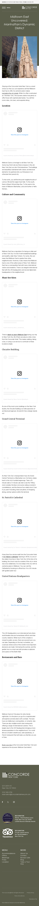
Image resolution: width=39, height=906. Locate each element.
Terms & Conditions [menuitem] (19, 895)
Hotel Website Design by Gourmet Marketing (13, 902)
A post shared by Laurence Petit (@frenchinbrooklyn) (19, 155)
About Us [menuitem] (24, 853)
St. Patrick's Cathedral (10, 557)
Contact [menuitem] (23, 855)
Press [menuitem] (4, 860)
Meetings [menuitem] (5, 858)
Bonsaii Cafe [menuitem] (25, 858)
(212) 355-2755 (30, 2)
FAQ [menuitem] (22, 864)
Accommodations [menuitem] (8, 853)
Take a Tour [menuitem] (25, 862)
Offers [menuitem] (4, 855)
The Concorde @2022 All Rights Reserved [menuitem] (13, 892)
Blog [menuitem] (22, 860)
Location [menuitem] (5, 862)
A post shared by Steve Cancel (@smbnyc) (16, 399)
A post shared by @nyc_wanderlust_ (14, 327)
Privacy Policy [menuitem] (30, 892)
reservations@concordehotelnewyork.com (16, 794)
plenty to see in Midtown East (17, 335)
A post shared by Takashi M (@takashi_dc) (16, 626)
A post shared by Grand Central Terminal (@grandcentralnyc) (21, 468)
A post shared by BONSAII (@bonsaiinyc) (15, 707)
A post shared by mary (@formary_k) (14, 244)
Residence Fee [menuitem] (33, 899)
